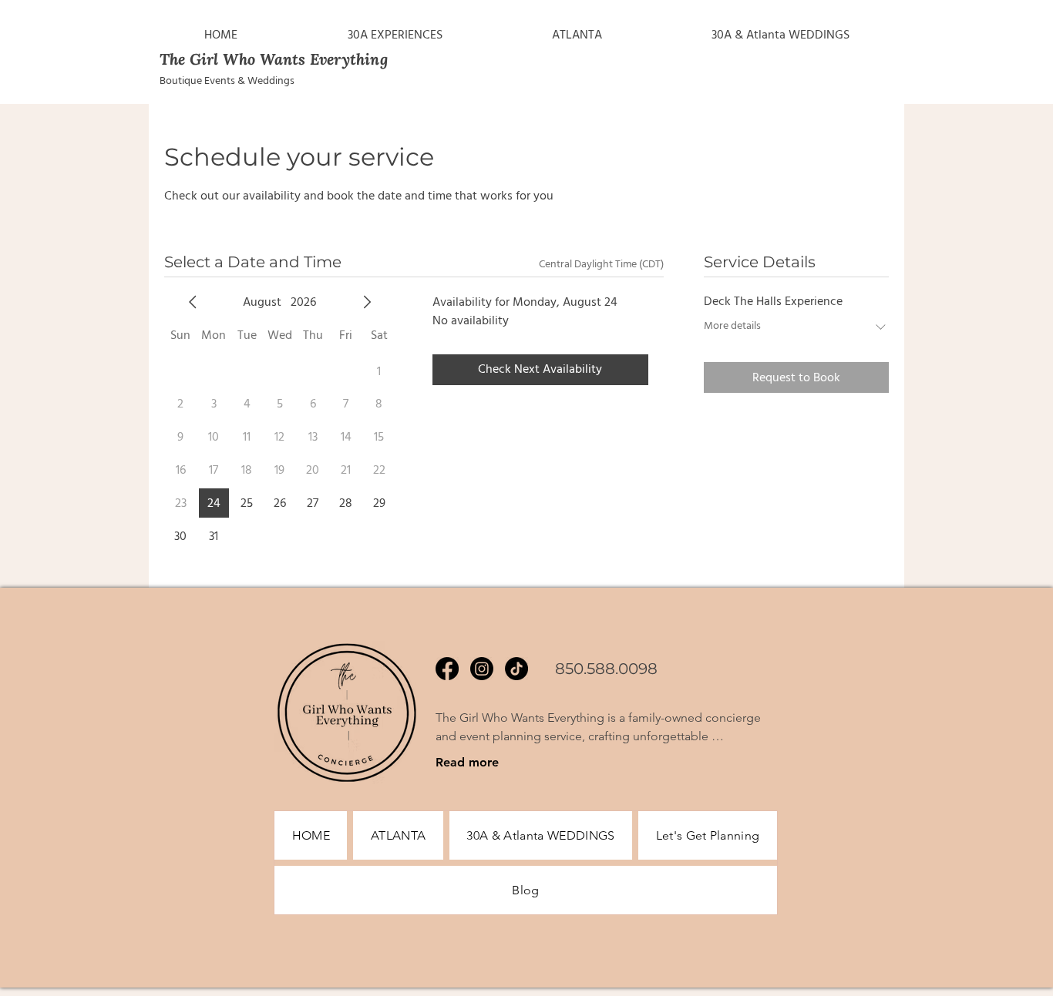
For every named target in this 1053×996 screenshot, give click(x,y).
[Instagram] (481, 668)
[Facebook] (447, 668)
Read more (467, 762)
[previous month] (192, 302)
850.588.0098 (606, 668)
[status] (601, 265)
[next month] (367, 302)
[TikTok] (516, 668)
